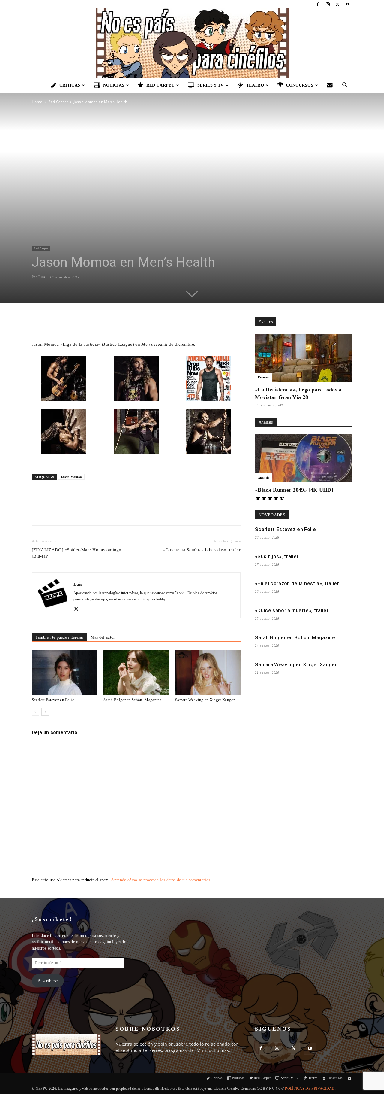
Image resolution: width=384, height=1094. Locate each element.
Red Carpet (160, 85)
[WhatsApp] (102, 513)
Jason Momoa (71, 477)
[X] (337, 4)
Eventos (263, 377)
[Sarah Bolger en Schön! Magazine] (136, 672)
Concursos (299, 85)
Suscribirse (48, 981)
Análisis (263, 477)
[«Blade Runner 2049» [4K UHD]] (303, 458)
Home (37, 101)
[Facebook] (317, 4)
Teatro (255, 85)
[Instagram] (327, 4)
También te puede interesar (59, 637)
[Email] (116, 513)
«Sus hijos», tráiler (276, 556)
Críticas (69, 85)
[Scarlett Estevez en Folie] (64, 672)
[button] (345, 86)
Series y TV (210, 85)
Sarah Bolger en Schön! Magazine (133, 699)
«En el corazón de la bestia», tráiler (297, 583)
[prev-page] (35, 712)
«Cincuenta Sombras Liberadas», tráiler (202, 549)
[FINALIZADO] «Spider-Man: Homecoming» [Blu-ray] (77, 552)
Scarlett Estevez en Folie (53, 699)
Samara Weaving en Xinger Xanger (205, 699)
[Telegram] (129, 513)
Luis (41, 276)
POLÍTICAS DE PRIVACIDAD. (310, 1088)
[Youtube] (347, 4)
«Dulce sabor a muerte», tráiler (291, 610)
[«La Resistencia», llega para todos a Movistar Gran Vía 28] (303, 358)
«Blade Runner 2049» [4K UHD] (294, 490)
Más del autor (103, 637)
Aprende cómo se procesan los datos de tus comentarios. (161, 880)
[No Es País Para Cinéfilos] (192, 43)
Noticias (113, 85)
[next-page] (45, 712)
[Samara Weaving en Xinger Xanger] (208, 672)
